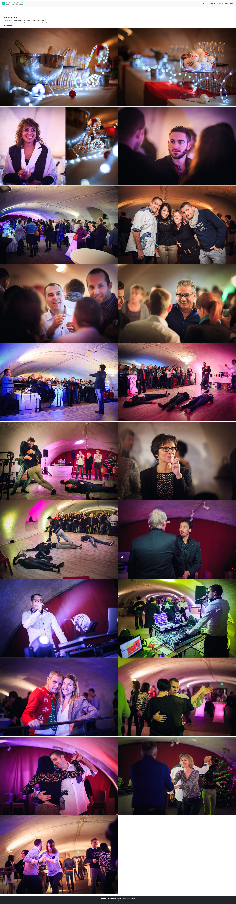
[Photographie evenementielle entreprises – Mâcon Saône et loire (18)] (177, 697)
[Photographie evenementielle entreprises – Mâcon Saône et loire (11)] (59, 461)
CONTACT (232, 3)
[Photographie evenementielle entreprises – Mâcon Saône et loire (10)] (177, 382)
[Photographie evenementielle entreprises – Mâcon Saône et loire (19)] (59, 776)
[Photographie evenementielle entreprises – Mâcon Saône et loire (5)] (59, 225)
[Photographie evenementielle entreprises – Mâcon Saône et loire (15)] (59, 618)
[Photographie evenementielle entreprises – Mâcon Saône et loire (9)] (59, 382)
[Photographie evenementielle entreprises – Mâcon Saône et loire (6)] (177, 225)
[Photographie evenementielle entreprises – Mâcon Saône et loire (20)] (177, 776)
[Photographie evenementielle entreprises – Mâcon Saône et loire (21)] (59, 854)
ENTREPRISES (220, 3)
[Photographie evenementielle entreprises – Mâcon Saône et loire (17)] (59, 697)
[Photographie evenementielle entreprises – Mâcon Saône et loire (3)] (59, 67)
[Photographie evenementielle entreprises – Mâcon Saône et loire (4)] (177, 146)
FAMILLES (212, 3)
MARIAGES (205, 3)
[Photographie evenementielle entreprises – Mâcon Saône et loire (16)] (177, 618)
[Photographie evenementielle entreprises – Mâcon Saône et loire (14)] (177, 539)
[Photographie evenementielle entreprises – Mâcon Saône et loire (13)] (59, 539)
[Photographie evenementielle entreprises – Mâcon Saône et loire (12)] (177, 461)
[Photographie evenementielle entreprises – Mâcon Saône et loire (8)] (177, 303)
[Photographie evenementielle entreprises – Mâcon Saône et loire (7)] (59, 303)
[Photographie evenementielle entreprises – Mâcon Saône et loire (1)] (59, 146)
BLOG (226, 3)
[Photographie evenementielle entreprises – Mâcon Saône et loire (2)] (177, 67)
